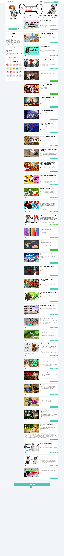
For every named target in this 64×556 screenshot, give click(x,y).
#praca (51, 436)
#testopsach (41, 194)
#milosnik (50, 461)
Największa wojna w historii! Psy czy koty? (48, 215)
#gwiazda (52, 113)
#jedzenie (50, 140)
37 (30, 107)
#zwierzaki (33, 353)
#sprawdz (49, 193)
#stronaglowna (53, 193)
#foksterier (54, 433)
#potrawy (43, 141)
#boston (50, 460)
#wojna (54, 222)
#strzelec (43, 156)
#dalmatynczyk (53, 191)
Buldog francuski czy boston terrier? (48, 456)
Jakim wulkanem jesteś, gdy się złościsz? (47, 372)
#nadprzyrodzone (47, 271)
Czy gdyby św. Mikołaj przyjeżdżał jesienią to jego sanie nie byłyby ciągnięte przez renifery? (47, 163)
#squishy (47, 245)
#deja (49, 472)
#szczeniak (45, 365)
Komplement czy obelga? (45, 46)
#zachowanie (49, 378)
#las (28, 435)
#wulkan (46, 378)
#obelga (43, 51)
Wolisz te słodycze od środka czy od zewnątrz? (48, 201)
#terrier (41, 462)
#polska (53, 37)
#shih (30, 437)
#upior (48, 65)
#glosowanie (50, 50)
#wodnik (48, 156)
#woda (42, 437)
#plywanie (46, 436)
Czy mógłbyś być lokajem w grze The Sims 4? (48, 293)
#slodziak (55, 364)
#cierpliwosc (50, 377)
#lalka (45, 323)
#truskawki (48, 286)
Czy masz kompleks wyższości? (47, 97)
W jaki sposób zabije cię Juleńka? (47, 266)
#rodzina (45, 76)
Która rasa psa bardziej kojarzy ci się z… (48, 425)
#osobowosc (53, 64)
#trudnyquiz (55, 447)
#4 (49, 296)
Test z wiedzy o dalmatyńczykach (47, 188)
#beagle (50, 364)
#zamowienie (44, 309)
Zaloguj (51, 1)
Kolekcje (56, 17)
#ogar (33, 436)
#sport (55, 352)
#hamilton (46, 434)
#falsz (53, 472)
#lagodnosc (31, 435)
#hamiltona (49, 434)
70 (30, 94)
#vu (49, 473)
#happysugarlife (51, 25)
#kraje (41, 155)
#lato (52, 284)
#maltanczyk (50, 447)
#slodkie (44, 245)
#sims (52, 296)
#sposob (53, 271)
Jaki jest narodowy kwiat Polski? (47, 33)
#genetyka (43, 404)
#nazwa (55, 435)
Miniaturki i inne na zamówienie (47, 305)
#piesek (51, 192)
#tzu (40, 437)
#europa (43, 154)
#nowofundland (30, 436)
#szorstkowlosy (36, 437)
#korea (52, 154)
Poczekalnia (51, 17)
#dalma (50, 191)
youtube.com (15, 24)
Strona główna (45, 17)
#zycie (51, 76)
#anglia (50, 153)
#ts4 (46, 297)
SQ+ (41, 1)
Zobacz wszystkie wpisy (13, 57)
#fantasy (50, 113)
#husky (52, 434)
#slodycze (55, 26)
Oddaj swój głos (53, 55)
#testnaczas (45, 462)
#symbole (46, 38)
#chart (45, 350)
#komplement (54, 50)
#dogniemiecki (44, 351)
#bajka (50, 181)
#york (27, 353)
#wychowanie (48, 335)
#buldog (43, 350)
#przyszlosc (51, 285)
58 (30, 145)
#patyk (45, 335)
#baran (52, 153)
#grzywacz (44, 434)
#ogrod (54, 284)
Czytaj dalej (14, 44)
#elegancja (49, 433)
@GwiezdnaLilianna (13, 53)
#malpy (46, 404)
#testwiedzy (44, 473)
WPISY (30, 15)
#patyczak (43, 335)
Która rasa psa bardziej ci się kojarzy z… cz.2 (48, 344)
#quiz (49, 26)
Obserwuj (12, 28)
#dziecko (43, 323)
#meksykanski (38, 435)
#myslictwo (45, 435)
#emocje (50, 103)
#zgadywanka (42, 392)
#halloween (50, 64)
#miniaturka (50, 308)
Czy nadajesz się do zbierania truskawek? (46, 280)
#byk (56, 153)
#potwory (43, 65)
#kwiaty (50, 129)
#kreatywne (52, 231)
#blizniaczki (52, 181)
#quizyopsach (45, 193)
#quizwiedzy (42, 193)
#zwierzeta (54, 335)
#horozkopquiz (49, 154)
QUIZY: (26, 15)
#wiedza (53, 38)
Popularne (16, 1)
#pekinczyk (39, 436)
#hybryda (53, 351)
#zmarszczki (30, 353)
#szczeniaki (51, 222)
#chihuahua (47, 350)
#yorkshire (46, 437)
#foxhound (27, 434)
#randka (46, 130)
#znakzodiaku (51, 156)
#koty (44, 222)
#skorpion (54, 155)
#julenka (54, 270)
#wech (26, 353)
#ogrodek (43, 285)
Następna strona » (32, 484)
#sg (47, 193)
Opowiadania (36, 1)
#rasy (53, 352)
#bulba (52, 460)
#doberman (46, 433)
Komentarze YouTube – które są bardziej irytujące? (47, 85)
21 (30, 211)
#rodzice (43, 76)
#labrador (41, 352)
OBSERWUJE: (42, 15)
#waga (46, 156)
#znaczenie (49, 130)
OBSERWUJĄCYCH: (52, 15)
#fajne (46, 351)
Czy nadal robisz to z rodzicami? (47, 71)
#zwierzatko (51, 335)
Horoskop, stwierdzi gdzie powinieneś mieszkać (48, 150)
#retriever (26, 437)
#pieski (53, 192)
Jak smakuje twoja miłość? (45, 20)
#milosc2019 (45, 26)
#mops (44, 352)
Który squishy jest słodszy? (46, 240)
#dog (41, 351)
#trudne (50, 323)
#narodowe (50, 37)
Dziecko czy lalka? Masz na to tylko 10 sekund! (48, 319)
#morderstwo (43, 271)
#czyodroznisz (51, 322)
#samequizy (52, 26)
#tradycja (55, 167)
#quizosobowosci (42, 286)
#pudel (52, 352)
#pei (37, 436)
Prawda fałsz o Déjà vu (45, 469)
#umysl (47, 473)
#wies (51, 286)
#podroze (47, 155)
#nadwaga (51, 435)
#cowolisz (50, 208)
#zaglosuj (49, 245)
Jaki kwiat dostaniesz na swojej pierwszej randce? (46, 124)
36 (30, 381)
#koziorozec (54, 154)
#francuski (33, 434)
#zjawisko (53, 473)
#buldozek (43, 461)
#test (42, 27)
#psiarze (47, 222)
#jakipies (43, 192)
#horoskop (45, 154)
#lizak (55, 231)
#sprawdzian (43, 38)
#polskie (56, 140)
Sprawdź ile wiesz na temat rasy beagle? (47, 360)
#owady (54, 334)
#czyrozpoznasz (55, 322)
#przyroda (43, 378)
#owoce (45, 285)
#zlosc (51, 378)
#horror (51, 270)
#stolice (41, 156)
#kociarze (53, 221)
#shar (28, 437)
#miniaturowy (42, 435)
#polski (49, 436)
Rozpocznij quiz (53, 29)
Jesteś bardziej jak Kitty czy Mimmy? (48, 175)
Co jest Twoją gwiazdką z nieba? (47, 110)
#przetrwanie (48, 404)
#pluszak (44, 436)
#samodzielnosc (49, 76)
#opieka (50, 334)
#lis (29, 435)
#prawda (55, 472)
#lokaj (50, 296)
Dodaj (56, 1)
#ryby (52, 155)
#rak (49, 155)
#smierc (51, 271)
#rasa (53, 364)
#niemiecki (26, 436)
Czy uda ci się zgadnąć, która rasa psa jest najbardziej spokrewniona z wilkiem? (48, 411)
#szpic (39, 437)
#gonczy (41, 434)
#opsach (47, 192)
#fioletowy (51, 433)
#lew (42, 155)
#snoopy (43, 365)
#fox (25, 434)
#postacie (47, 182)
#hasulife (54, 25)
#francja (30, 434)
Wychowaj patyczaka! (44, 331)
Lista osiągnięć (14, 79)
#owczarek (35, 436)
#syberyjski (32, 437)
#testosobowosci (44, 297)
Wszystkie (40, 17)
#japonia (43, 182)
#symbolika (49, 38)
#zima (42, 168)
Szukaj (46, 1)
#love (42, 26)
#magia (55, 113)
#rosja (50, 155)
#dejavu (51, 472)
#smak (41, 27)
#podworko (48, 285)
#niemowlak (47, 323)
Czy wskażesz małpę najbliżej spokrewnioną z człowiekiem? (46, 398)
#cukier (50, 231)
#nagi (53, 435)
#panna (44, 155)
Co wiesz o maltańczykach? (46, 443)
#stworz (45, 232)
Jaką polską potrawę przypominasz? (48, 136)
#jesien (53, 167)
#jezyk (54, 434)
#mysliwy (48, 435)
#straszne (45, 65)
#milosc (48, 26)
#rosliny (46, 286)
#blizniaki (54, 153)
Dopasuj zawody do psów (45, 384)
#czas (45, 461)
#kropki (45, 192)
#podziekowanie (54, 308)
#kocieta (56, 221)
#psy (49, 222)
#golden (48, 351)
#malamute (34, 435)
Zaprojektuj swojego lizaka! (46, 228)
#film (49, 270)
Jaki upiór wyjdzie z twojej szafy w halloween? (47, 60)
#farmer (50, 284)
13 (30, 224)
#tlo (42, 309)
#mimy (45, 182)
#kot (42, 222)
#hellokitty (55, 181)
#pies (49, 192)
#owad (52, 334)
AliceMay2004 (11, 50)
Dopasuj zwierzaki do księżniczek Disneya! (47, 254)
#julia (55, 270)
